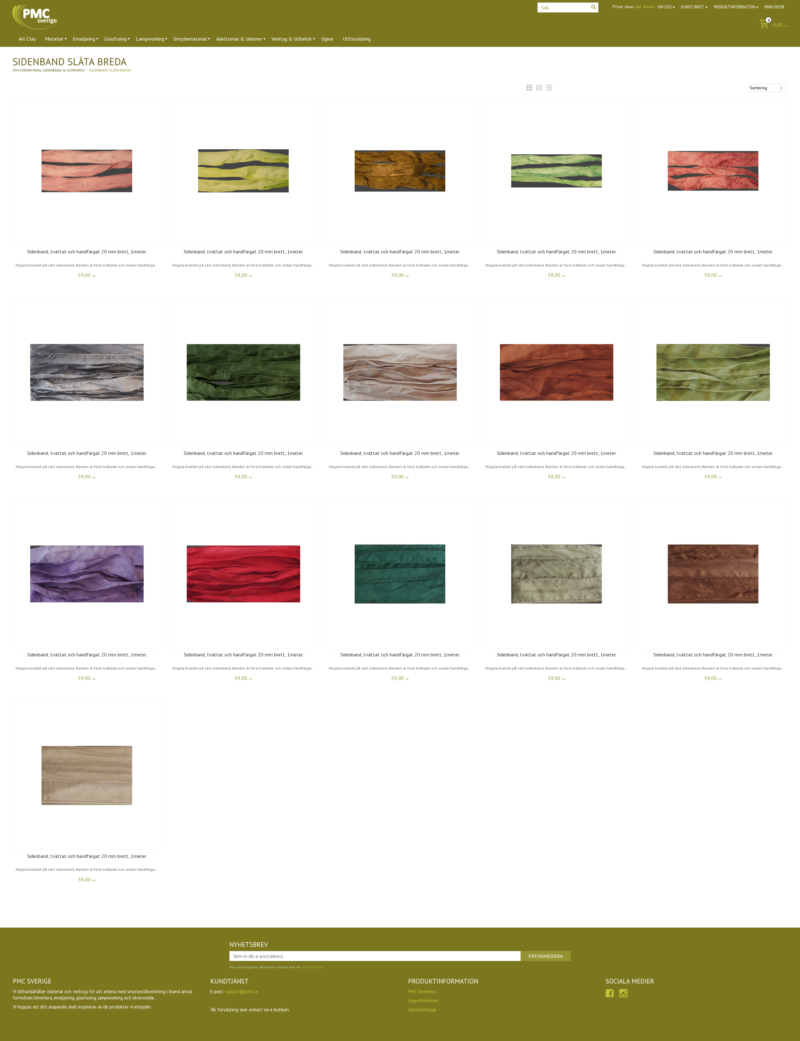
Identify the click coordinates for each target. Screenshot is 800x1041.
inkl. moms (644, 6)
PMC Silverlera (422, 991)
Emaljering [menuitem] (84, 39)
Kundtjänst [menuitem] (692, 7)
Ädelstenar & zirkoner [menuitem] (239, 39)
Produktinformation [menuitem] (734, 7)
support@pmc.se (241, 991)
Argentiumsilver (423, 1001)
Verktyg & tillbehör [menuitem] (292, 39)
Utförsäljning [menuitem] (357, 39)
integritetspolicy (313, 967)
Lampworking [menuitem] (150, 39)
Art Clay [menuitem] (27, 39)
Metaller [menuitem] (54, 39)
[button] (529, 88)
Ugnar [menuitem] (327, 39)
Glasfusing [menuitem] (115, 39)
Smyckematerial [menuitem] (190, 39)
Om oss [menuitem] (665, 7)
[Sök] (593, 7)
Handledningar (422, 1010)
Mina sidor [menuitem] (774, 7)
